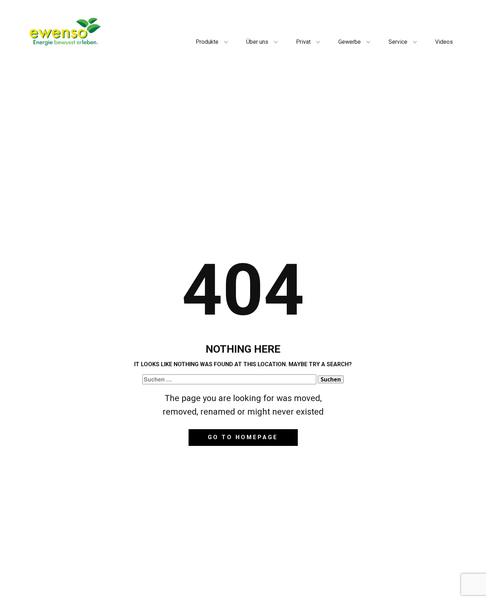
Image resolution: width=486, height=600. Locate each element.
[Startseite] (65, 32)
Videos (444, 41)
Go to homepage (243, 437)
